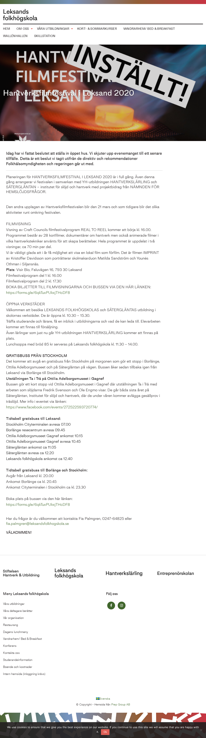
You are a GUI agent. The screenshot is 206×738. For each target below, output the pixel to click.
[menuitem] (23, 29)
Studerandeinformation (17, 660)
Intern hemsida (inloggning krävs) (24, 674)
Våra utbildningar (53, 29)
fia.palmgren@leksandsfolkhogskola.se (37, 523)
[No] (201, 730)
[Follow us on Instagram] (122, 605)
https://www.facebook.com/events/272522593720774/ (52, 407)
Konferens (9, 646)
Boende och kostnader (17, 667)
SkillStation (45, 36)
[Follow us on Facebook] (111, 605)
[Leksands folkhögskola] (69, 573)
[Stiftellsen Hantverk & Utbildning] (21, 573)
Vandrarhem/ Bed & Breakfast (149, 29)
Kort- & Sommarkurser (97, 29)
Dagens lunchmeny (15, 632)
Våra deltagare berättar (18, 611)
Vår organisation (13, 618)
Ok (105, 732)
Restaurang (10, 625)
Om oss (22, 29)
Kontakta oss (11, 653)
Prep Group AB (120, 704)
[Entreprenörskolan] (176, 573)
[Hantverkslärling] (124, 573)
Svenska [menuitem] (105, 698)
